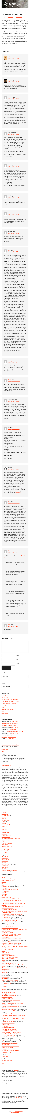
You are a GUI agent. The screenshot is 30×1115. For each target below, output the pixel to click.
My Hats (3, 751)
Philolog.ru (4, 987)
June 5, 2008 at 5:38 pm (14, 469)
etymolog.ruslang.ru (6, 983)
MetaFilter (4, 818)
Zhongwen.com (5, 1024)
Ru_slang (4, 994)
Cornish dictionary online (7, 949)
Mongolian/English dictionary (8, 1027)
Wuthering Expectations (7, 843)
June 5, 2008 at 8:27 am (14, 233)
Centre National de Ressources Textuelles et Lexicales (14, 929)
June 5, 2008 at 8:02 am (14, 214)
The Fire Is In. (5, 697)
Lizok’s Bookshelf (5, 832)
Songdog (4, 812)
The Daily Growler (6, 815)
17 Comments (19, 17)
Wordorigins (4, 888)
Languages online (6, 1044)
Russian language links (7, 997)
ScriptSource (4, 894)
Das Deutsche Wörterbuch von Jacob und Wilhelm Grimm (15, 911)
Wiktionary (4, 882)
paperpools (4, 831)
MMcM (9, 379)
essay (11, 20)
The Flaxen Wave (6, 837)
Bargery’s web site (6, 1040)
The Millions (4, 852)
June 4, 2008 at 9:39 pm (14, 81)
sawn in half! (18, 492)
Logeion (4, 960)
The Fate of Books (6, 850)
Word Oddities (5, 1049)
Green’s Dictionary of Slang (8, 880)
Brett (3, 735)
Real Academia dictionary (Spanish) (10, 935)
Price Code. (4, 705)
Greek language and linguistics (9, 963)
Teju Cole (16, 1070)
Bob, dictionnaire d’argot (7, 926)
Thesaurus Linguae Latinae (8, 922)
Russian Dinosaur (6, 840)
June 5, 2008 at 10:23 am (14, 251)
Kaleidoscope (5, 814)
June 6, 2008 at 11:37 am (14, 552)
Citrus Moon (4, 1062)
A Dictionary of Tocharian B (8, 1021)
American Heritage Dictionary (8, 879)
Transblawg (4, 826)
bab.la (3, 883)
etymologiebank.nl (6, 917)
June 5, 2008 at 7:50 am (14, 197)
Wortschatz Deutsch (6, 912)
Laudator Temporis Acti (7, 846)
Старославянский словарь (8, 1009)
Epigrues (4, 827)
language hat (11, 361)
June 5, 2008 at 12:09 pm (14, 362)
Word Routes (5, 865)
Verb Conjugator (5, 952)
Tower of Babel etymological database (10, 957)
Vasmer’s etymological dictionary (9, 995)
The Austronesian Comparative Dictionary (11, 1033)
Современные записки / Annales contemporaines (13, 1015)
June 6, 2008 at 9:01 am (14, 503)
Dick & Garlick (5, 861)
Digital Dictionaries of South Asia (9, 1029)
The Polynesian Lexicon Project (9, 1035)
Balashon (4, 868)
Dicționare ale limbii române (8, 941)
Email (17, 659)
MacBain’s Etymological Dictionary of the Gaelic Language (15, 946)
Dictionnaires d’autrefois (7, 932)
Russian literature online (7, 998)
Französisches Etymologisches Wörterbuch (11, 934)
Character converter (6, 1052)
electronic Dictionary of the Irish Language (11, 943)
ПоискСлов (4, 978)
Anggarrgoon (5, 858)
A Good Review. (5, 695)
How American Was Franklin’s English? (10, 701)
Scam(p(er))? (5, 713)
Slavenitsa (4, 989)
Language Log (5, 856)
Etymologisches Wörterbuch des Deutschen (12, 914)
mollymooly (4, 737)
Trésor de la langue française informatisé (11, 925)
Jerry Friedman (5, 723)
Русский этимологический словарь (10, 980)
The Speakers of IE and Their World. (10, 699)
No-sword (4, 823)
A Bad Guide (4, 834)
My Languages (5, 749)
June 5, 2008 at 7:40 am (14, 166)
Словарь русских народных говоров (10, 1006)
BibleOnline (4, 895)
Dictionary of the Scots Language (9, 909)
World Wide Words (6, 954)
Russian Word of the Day (7, 1014)
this (14, 179)
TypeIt (3, 885)
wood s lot (4, 817)
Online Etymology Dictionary (8, 955)
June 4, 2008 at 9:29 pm (14, 58)
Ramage (3, 1063)
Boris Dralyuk (5, 844)
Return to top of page (15, 1112)
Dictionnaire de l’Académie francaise (10, 928)
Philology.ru (4, 986)
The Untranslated (6, 849)
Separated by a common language (9, 870)
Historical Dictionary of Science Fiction (10, 1046)
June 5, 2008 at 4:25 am (14, 98)
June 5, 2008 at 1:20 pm (14, 429)
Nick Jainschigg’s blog (7, 1060)
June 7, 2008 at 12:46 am (14, 626)
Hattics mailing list (6, 1056)
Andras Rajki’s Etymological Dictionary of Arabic (12, 906)
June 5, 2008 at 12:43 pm (14, 381)
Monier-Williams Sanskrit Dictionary (10, 1030)
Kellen (9, 57)
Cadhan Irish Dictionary (7, 945)
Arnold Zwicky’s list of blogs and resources (11, 876)
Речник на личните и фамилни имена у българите (13, 1018)
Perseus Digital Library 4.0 (8, 958)
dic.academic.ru (5, 977)
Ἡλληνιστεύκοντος (6, 864)
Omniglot (4, 892)
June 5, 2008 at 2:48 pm (14, 401)
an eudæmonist (5, 820)
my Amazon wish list (6, 765)
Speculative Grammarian (7, 1047)
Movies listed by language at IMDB (9, 1043)
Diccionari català (5, 937)
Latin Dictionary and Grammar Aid (9, 920)
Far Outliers (4, 829)
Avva (3, 821)
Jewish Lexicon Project (7, 897)
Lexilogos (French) (6, 931)
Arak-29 (3, 951)
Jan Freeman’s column (10, 1050)
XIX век (3, 841)
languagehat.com (3, 4)
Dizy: (3, 940)
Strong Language (6, 871)
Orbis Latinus (5, 971)
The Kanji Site (5, 1026)
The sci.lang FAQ (5, 891)
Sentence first (5, 867)
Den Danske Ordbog (6, 918)
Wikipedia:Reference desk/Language (10, 889)
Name (17, 655)
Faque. (3, 707)
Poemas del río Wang (6, 835)
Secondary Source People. (8, 709)
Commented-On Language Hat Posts (10, 745)
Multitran (4, 877)
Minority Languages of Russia (8, 992)
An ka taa (4, 1037)
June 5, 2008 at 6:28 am (14, 134)
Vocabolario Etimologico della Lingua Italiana (12, 938)
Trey (9, 250)
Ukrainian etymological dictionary (9, 1017)
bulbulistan (4, 862)
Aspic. (3, 711)
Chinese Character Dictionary (8, 1023)
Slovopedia (4, 972)
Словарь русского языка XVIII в (9, 1010)
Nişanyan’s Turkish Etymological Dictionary (11, 1032)
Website (18, 664)
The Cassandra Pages (7, 824)
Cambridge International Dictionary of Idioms (12, 899)
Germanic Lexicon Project (7, 908)
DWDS (3, 915)
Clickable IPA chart (6, 886)
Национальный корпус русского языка (11, 1000)
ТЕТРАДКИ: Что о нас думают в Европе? (11, 838)
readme (18, 556)
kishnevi (10, 80)
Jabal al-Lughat (5, 859)
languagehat (10, 17)
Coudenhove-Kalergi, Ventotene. (9, 703)
